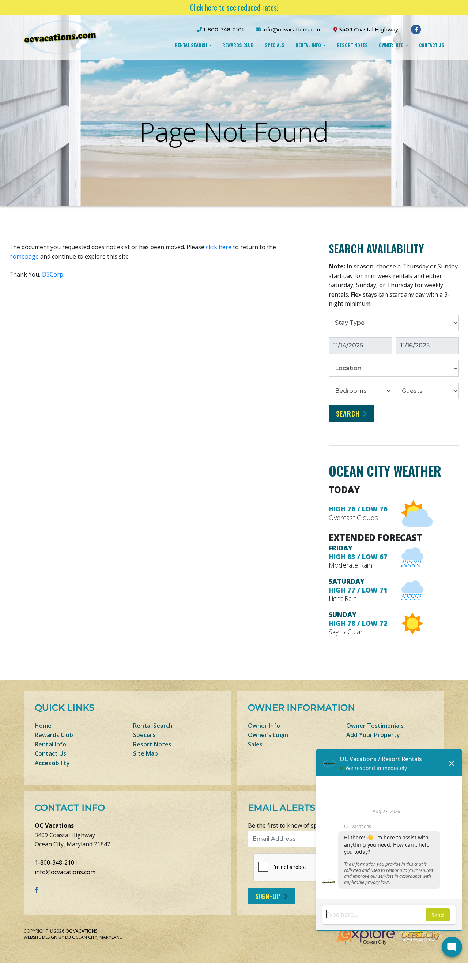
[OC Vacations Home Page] (60, 37)
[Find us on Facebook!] (416, 29)
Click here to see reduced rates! (234, 7)
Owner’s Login (268, 735)
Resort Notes (352, 45)
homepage (24, 256)
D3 (68, 937)
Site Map (145, 753)
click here (218, 247)
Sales (255, 744)
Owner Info (392, 45)
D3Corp (52, 274)
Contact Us (431, 45)
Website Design (40, 937)
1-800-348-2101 (56, 862)
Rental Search (191, 45)
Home (43, 726)
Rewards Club (238, 45)
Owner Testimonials (375, 726)
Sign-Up (268, 896)
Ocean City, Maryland (97, 937)
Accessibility (52, 763)
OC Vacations (54, 825)
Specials (274, 45)
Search (348, 413)
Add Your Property (373, 735)
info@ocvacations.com (65, 872)
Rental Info (308, 45)
